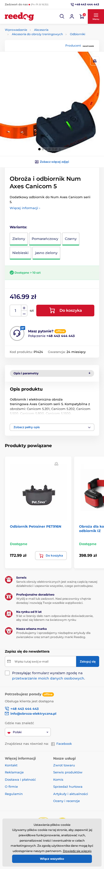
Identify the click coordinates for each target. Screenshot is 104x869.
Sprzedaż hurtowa (67, 786)
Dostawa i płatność (20, 779)
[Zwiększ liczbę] (24, 308)
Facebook (64, 744)
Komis (58, 779)
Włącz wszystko (52, 859)
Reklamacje (14, 772)
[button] (62, 16)
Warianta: (18, 227)
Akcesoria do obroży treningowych (37, 34)
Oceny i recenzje (66, 801)
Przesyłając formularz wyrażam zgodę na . (48, 675)
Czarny (71, 239)
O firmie (11, 786)
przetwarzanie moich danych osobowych (48, 678)
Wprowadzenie (16, 30)
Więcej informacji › (25, 208)
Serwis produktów (67, 772)
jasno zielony (46, 253)
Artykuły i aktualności (70, 794)
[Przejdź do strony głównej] (19, 16)
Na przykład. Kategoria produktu (42, 39)
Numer (15, 310)
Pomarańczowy (45, 239)
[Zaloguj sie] (72, 16)
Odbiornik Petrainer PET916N (35, 526)
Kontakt (11, 765)
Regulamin (14, 794)
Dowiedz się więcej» (77, 851)
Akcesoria (41, 30)
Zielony (18, 239)
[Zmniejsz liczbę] (24, 314)
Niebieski (20, 253)
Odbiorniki (77, 34)
